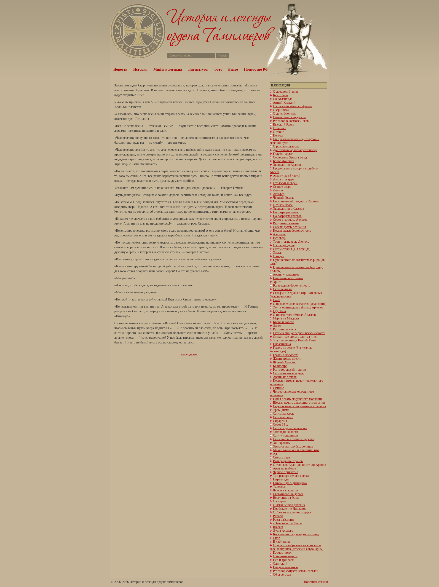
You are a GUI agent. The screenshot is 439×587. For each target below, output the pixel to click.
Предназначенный (285, 567)
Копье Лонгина (283, 161)
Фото (218, 69)
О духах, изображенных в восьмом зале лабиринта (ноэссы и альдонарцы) (297, 547)
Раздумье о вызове (286, 223)
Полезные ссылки (316, 582)
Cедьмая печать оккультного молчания (299, 406)
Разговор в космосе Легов (291, 121)
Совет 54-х (280, 424)
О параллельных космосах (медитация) (300, 304)
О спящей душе (283, 245)
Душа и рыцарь (283, 179)
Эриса (277, 282)
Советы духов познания (289, 227)
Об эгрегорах (282, 574)
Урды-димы (281, 410)
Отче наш (279, 128)
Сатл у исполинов (285, 435)
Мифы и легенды (167, 69)
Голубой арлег (283, 153)
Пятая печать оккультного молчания (297, 399)
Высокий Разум (283, 124)
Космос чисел (282, 552)
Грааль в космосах (285, 355)
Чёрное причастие (285, 472)
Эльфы (277, 252)
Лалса (277, 325)
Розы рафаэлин (283, 519)
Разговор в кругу (285, 329)
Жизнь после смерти (287, 358)
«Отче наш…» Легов (287, 523)
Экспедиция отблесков (288, 208)
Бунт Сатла (280, 95)
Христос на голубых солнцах (293, 446)
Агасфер (278, 194)
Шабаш (278, 527)
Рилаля (278, 516)
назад (184, 354)
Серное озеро (282, 186)
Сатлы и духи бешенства (290, 428)
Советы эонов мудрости (289, 117)
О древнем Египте (285, 91)
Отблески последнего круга (292, 512)
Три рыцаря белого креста (291, 475)
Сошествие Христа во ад (290, 157)
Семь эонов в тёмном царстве (293, 439)
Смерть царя (281, 457)
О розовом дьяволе (286, 146)
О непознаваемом (285, 556)
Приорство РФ (256, 69)
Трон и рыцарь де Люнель (291, 241)
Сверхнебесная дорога (288, 494)
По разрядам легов (286, 212)
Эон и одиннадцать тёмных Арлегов (298, 307)
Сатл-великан (282, 289)
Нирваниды (281, 479)
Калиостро (280, 366)
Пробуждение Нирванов (289, 508)
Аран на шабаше (284, 468)
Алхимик (279, 234)
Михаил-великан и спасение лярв (296, 450)
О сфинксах (281, 110)
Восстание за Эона (286, 497)
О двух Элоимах (284, 113)
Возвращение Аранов (288, 461)
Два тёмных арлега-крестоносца (295, 150)
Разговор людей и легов (289, 369)
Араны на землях (285, 377)
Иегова (278, 135)
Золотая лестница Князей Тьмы (294, 340)
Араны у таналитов (286, 274)
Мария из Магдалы (286, 318)
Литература (198, 69)
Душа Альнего (283, 530)
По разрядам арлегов (287, 216)
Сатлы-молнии (283, 417)
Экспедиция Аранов (287, 164)
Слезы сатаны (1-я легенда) (292, 249)
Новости (120, 69)
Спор (276, 538)
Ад (275, 454)
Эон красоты (281, 443)
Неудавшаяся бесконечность (292, 230)
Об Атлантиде (282, 99)
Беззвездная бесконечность (291, 285)
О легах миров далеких (289, 505)
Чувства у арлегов (285, 490)
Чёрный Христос (284, 362)
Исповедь (279, 238)
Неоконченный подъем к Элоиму (296, 201)
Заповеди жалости (285, 432)
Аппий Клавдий (284, 102)
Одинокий (280, 563)
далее (193, 354)
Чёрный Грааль (283, 197)
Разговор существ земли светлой (295, 571)
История (140, 69)
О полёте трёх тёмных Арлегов (294, 314)
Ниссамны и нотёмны (288, 278)
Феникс (278, 190)
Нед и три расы (283, 560)
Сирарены (280, 421)
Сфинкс (278, 388)
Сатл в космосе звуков (288, 373)
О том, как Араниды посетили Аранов (299, 464)
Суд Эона (279, 311)
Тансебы (279, 486)
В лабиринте (281, 541)
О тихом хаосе (283, 205)
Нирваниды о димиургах (290, 483)
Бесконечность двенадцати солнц (296, 534)
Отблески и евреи (285, 183)
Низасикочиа (282, 344)
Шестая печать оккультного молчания (299, 402)
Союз (276, 300)
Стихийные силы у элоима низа (295, 336)
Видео (233, 69)
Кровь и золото (283, 322)
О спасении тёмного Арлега (292, 106)
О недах (278, 256)
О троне (278, 132)
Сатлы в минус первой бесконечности (299, 333)
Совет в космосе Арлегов (290, 219)
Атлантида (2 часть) (286, 175)
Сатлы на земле (283, 413)
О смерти (279, 501)
